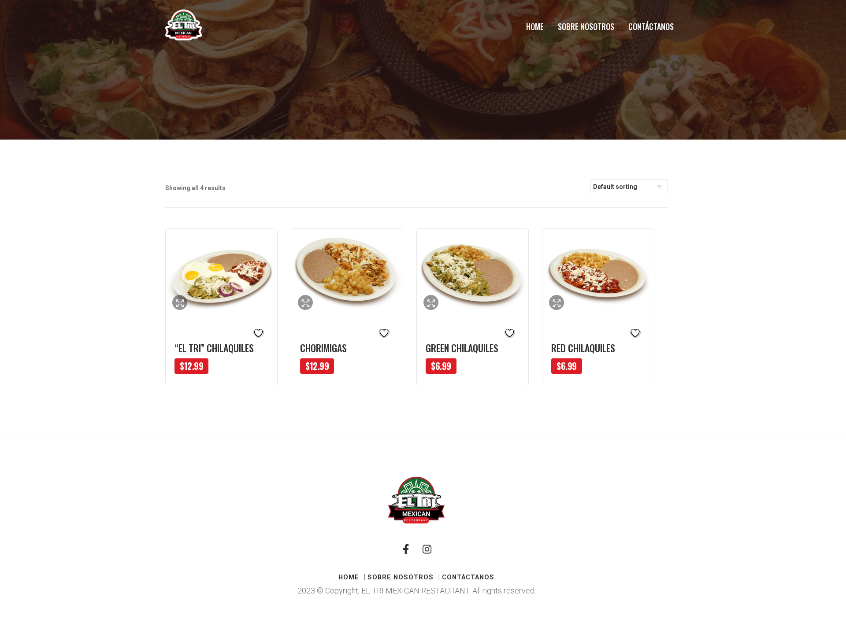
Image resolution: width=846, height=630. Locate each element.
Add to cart (244, 374)
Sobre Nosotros (586, 26)
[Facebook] (406, 553)
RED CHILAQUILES (583, 348)
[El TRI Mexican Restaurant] (183, 25)
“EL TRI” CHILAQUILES (214, 348)
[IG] (427, 553)
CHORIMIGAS (323, 348)
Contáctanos (651, 26)
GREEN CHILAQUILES (462, 348)
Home (535, 26)
